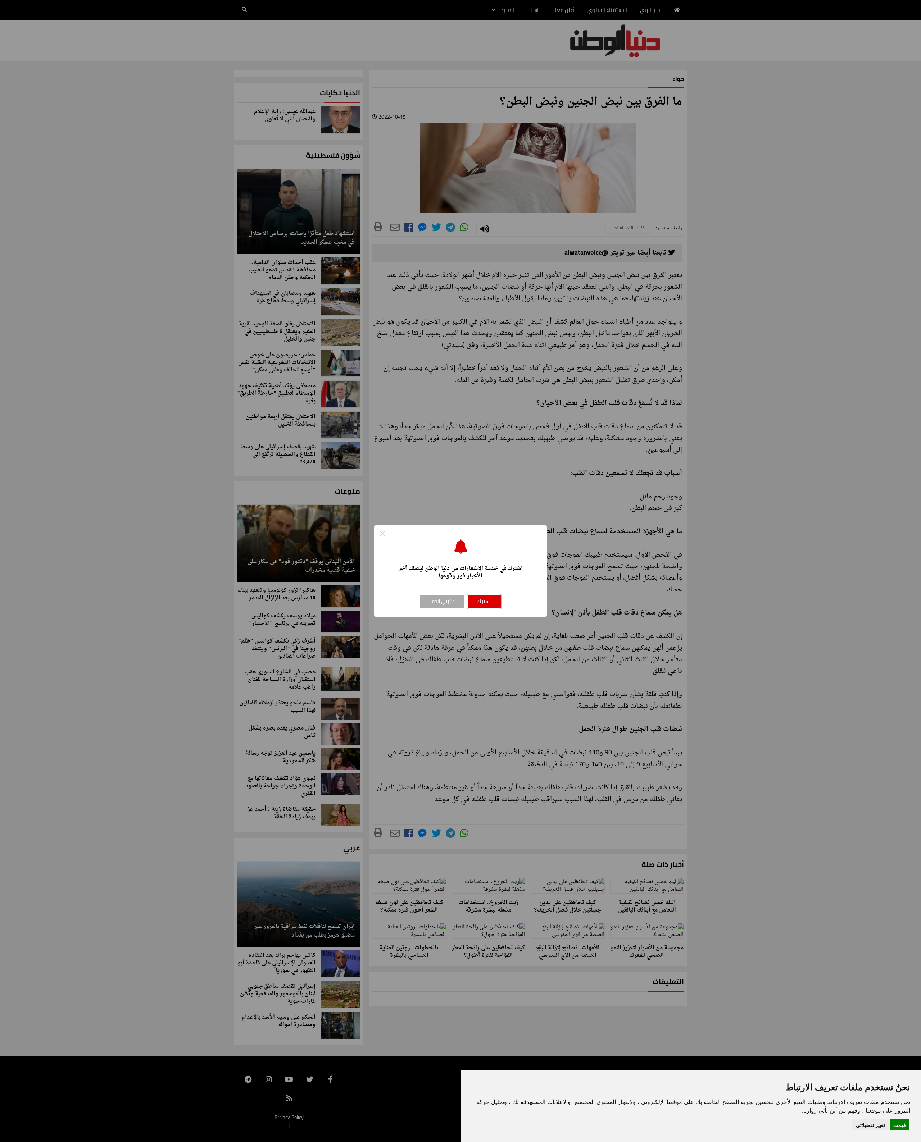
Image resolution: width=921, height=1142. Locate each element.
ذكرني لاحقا (442, 601)
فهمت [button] (899, 1125)
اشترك (484, 601)
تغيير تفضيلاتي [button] (870, 1125)
